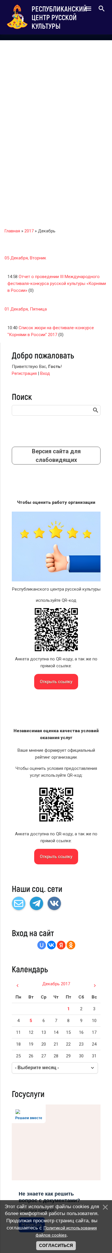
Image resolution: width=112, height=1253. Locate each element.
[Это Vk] (54, 903)
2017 (29, 231)
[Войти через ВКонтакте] (51, 945)
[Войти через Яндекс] (61, 945)
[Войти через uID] (41, 945)
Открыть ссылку (56, 681)
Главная (12, 231)
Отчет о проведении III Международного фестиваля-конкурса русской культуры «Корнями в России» (56, 283)
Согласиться (56, 1245)
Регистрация (24, 373)
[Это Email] (19, 903)
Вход (45, 373)
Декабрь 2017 (56, 983)
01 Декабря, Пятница (26, 309)
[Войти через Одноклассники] (71, 945)
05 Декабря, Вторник (25, 258)
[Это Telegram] (36, 903)
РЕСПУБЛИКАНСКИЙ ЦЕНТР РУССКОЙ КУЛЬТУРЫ (59, 17)
